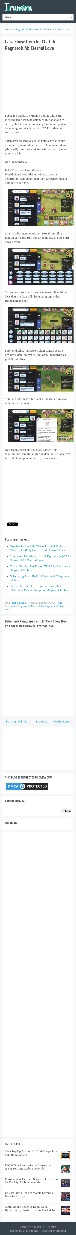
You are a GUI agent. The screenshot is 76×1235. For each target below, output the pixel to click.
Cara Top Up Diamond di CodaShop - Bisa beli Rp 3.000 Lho (31, 1153)
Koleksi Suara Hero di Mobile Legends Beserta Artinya (29, 1194)
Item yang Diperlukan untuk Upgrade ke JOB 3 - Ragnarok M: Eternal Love (40, 558)
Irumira (51, 1227)
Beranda (41, 721)
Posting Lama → (63, 721)
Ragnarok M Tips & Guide (31, 606)
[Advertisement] (38, 82)
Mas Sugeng (30, 1231)
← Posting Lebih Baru (16, 721)
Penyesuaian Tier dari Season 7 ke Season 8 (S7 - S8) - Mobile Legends (31, 1180)
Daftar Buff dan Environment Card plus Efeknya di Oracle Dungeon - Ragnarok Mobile (39, 588)
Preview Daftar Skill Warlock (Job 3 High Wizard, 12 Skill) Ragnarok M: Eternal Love (37, 548)
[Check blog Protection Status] (27, 789)
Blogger (61, 1231)
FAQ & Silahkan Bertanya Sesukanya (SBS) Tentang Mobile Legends (28, 1166)
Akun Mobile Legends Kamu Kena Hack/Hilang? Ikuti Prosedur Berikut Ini (30, 1208)
